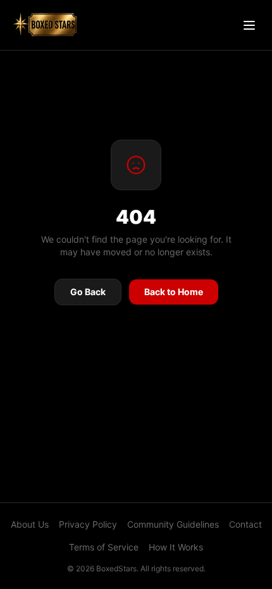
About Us (30, 524)
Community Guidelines (173, 524)
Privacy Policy (88, 524)
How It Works (176, 547)
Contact (245, 524)
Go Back (88, 291)
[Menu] (249, 25)
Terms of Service (104, 547)
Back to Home (173, 291)
